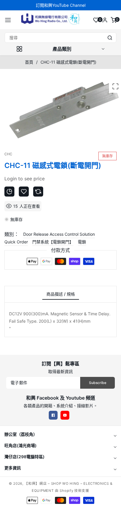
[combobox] (60, 37)
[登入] (105, 20)
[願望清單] (96, 20)
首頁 (29, 62)
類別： (11, 234)
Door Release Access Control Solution (59, 234)
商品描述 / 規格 (60, 293)
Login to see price (24, 179)
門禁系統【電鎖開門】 (52, 241)
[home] (60, 519)
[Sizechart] (9, 192)
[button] (7, 20)
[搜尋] (109, 37)
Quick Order (16, 241)
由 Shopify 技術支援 (72, 491)
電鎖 (82, 241)
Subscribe (97, 382)
